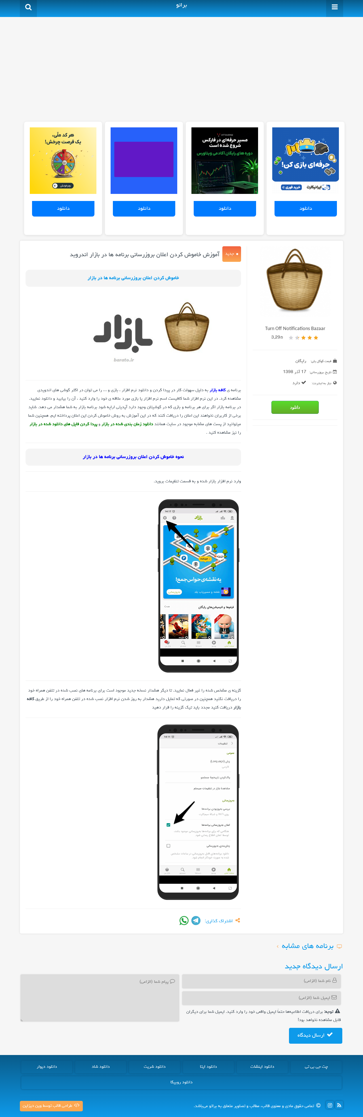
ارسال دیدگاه (311, 1035)
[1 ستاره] (316, 338)
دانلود (305, 209)
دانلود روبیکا (181, 1082)
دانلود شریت (155, 1066)
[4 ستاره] (297, 338)
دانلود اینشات (262, 1066)
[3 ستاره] (303, 338)
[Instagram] (330, 1105)
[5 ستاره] (291, 338)
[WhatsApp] (184, 920)
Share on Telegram (196, 920)
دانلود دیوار (47, 1066)
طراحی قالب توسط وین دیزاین (48, 1106)
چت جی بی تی (316, 1066)
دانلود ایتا (208, 1066)
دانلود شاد (101, 1066)
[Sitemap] (339, 1105)
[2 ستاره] (310, 338)
